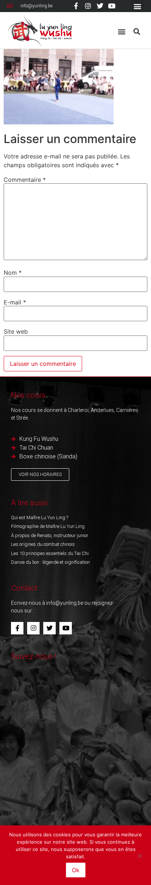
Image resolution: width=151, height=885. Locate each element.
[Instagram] (88, 6)
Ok (76, 870)
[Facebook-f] (76, 6)
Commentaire (25, 180)
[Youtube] (112, 6)
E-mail (15, 302)
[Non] (139, 855)
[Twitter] (100, 6)
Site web (16, 331)
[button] (138, 6)
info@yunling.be (64, 603)
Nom (13, 272)
